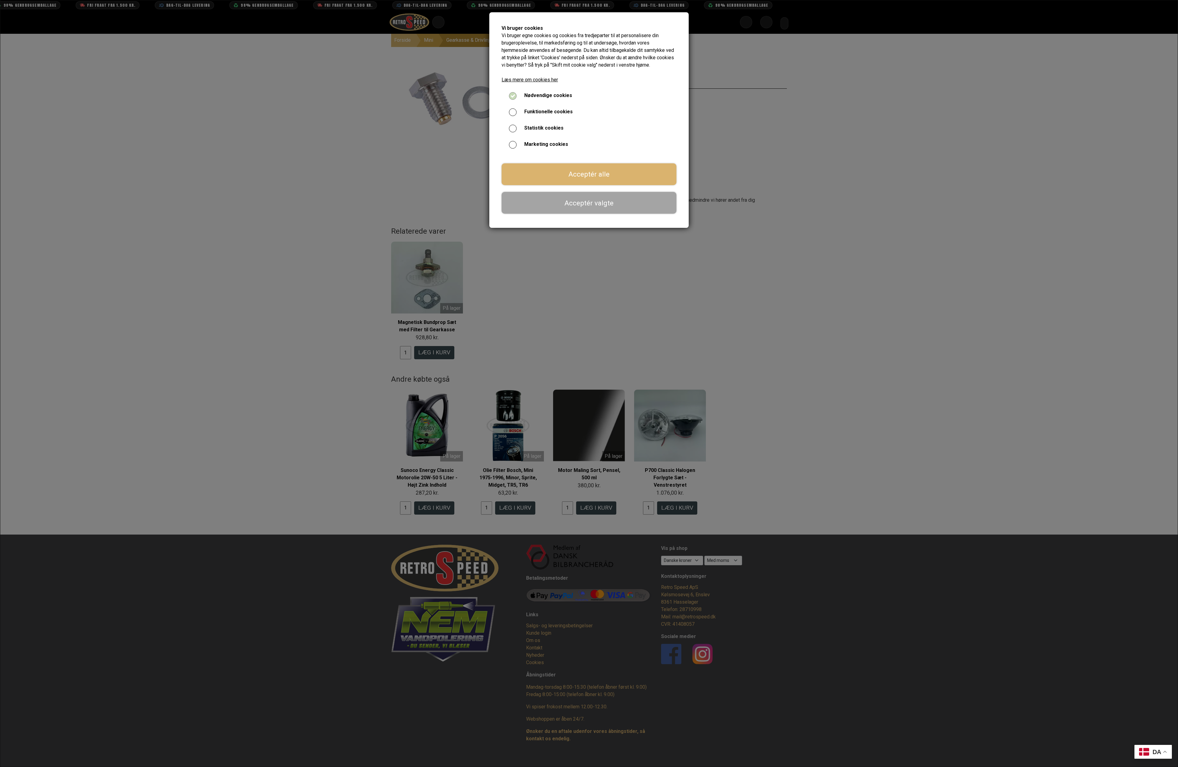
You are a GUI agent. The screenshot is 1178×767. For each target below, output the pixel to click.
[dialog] (589, 383)
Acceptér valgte (589, 203)
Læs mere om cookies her (530, 80)
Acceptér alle (589, 174)
